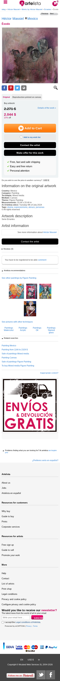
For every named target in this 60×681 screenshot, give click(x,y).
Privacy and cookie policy (14, 599)
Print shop (7, 589)
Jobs (4, 488)
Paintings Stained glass (51, 330)
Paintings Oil (37, 329)
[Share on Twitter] (17, 88)
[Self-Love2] (31, 291)
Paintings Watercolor (9, 329)
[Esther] (30, 309)
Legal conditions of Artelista (28, 622)
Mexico (32, 18)
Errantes (47, 9)
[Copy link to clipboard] (23, 88)
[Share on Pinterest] (11, 88)
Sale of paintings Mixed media (15, 353)
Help (4, 573)
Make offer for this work (30, 152)
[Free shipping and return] (30, 405)
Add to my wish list (32, 137)
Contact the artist (30, 145)
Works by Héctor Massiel (32, 9)
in (39, 660)
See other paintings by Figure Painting (19, 278)
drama (10, 207)
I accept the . (23, 622)
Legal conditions (9, 594)
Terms (35, 626)
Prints (4, 521)
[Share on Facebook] (4, 88)
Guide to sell (8, 550)
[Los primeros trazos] (16, 291)
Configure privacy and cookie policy (19, 604)
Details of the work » (47, 108)
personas (40, 207)
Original (6, 97)
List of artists (8, 583)
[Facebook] (50, 674)
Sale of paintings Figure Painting (16, 361)
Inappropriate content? (49, 373)
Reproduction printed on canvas (26, 97)
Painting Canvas (9, 357)
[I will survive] (45, 291)
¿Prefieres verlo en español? (45, 460)
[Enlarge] (56, 89)
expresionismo (21, 207)
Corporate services (11, 527)
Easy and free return (21, 166)
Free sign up (8, 545)
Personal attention (20, 170)
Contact (5, 578)
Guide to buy (8, 516)
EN (21, 660)
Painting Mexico (9, 345)
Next (52, 13)
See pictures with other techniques (17, 322)
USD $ (46, 180)
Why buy (6, 511)
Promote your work (11, 555)
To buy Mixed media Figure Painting (18, 366)
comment (42, 260)
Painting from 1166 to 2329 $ (15, 349)
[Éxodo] (30, 55)
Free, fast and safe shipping (25, 162)
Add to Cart (33, 128)
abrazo (31, 207)
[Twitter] (41, 674)
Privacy (29, 626)
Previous (45, 13)
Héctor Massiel (14, 9)
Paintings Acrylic (23, 329)
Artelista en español (11, 493)
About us (6, 483)
